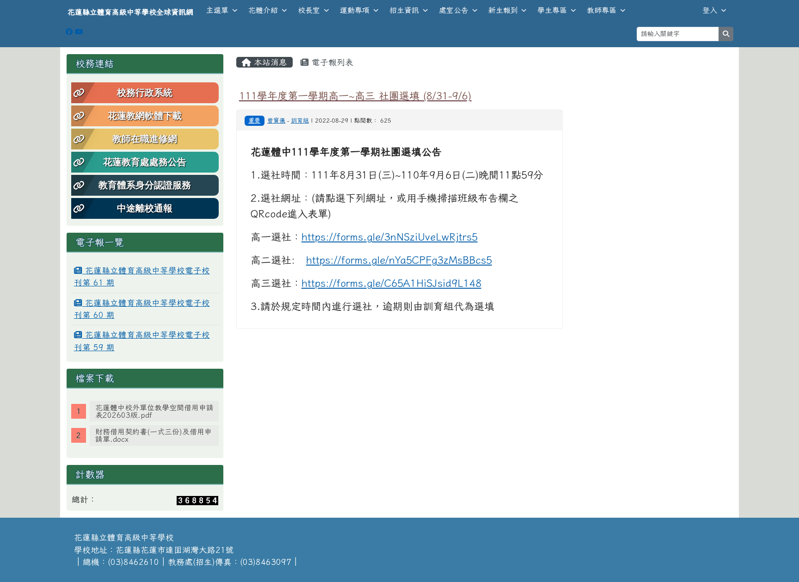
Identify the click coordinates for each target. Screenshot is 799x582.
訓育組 (300, 121)
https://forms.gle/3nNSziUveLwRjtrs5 (389, 237)
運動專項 (354, 10)
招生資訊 (404, 10)
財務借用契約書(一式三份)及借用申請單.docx (153, 435)
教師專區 (601, 10)
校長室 (309, 10)
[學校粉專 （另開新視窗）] (69, 31)
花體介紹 (263, 10)
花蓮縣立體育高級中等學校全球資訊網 (130, 12)
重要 (254, 120)
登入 (709, 10)
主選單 (217, 10)
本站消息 (269, 62)
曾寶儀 (276, 121)
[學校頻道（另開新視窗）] (79, 31)
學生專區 (552, 10)
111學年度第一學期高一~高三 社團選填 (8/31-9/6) (355, 95)
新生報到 (503, 10)
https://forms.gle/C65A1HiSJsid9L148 (391, 283)
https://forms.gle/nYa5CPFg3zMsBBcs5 (399, 260)
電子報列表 (331, 62)
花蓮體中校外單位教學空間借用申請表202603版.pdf (154, 411)
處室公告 (453, 10)
